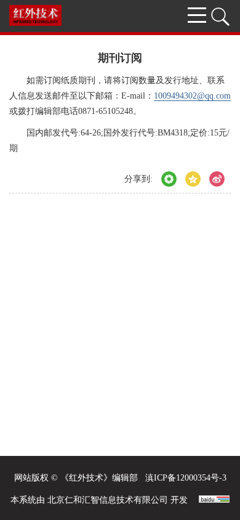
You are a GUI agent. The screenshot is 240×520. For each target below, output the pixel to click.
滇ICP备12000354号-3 (185, 477)
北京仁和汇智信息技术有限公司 (107, 500)
